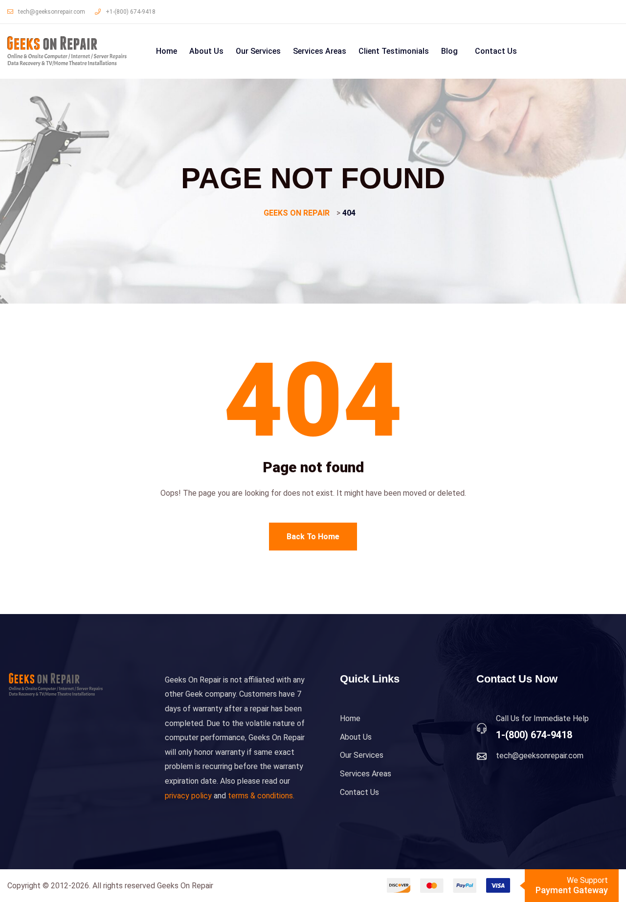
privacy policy (188, 795)
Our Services (258, 51)
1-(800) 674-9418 (534, 735)
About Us (206, 51)
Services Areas (319, 51)
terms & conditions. (261, 795)
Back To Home (313, 536)
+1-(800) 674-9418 (131, 11)
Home (166, 51)
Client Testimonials (393, 51)
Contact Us (496, 51)
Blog (449, 51)
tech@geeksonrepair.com (51, 11)
